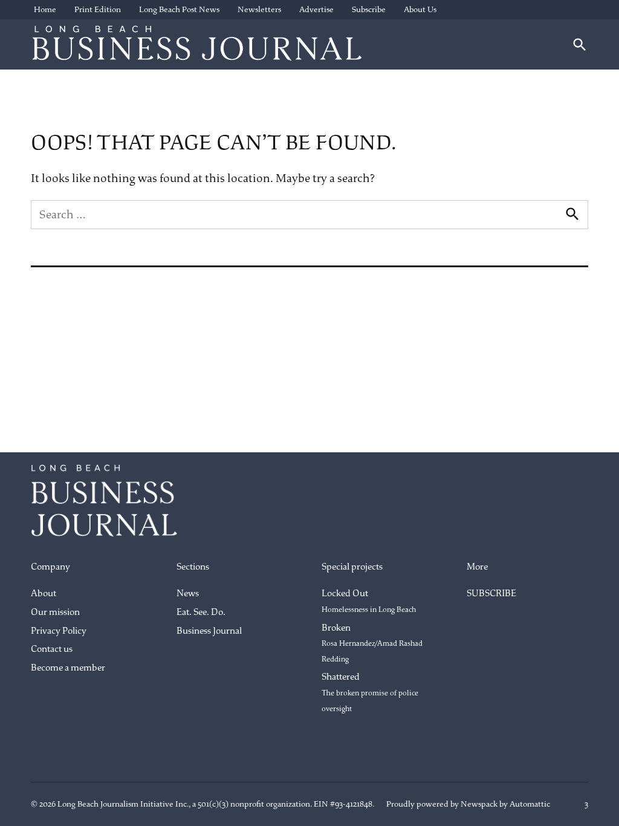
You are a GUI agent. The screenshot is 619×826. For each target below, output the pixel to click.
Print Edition (97, 9)
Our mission (55, 612)
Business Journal (209, 631)
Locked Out (369, 601)
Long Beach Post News (179, 9)
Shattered (370, 692)
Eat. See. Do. (201, 612)
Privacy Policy (58, 631)
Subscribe (369, 9)
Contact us (52, 649)
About (43, 593)
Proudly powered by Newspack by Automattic (468, 804)
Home (45, 9)
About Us (420, 9)
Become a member (68, 668)
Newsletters (259, 9)
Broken (372, 643)
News (188, 593)
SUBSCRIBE (491, 593)
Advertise (316, 9)
